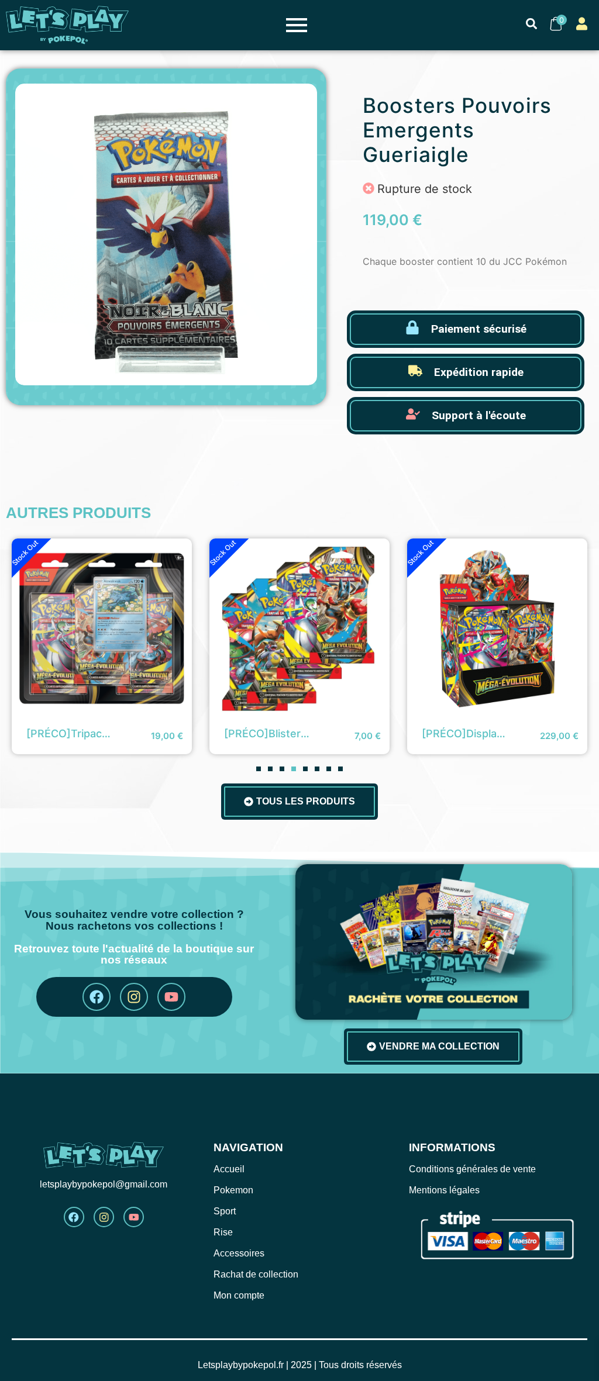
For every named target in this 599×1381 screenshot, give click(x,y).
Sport (225, 1211)
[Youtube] (171, 997)
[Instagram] (134, 997)
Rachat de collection (256, 1274)
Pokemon (233, 1190)
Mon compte (239, 1295)
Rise (223, 1232)
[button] (258, 769)
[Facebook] (96, 997)
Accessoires (239, 1253)
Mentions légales (444, 1190)
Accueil (229, 1169)
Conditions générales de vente (472, 1169)
